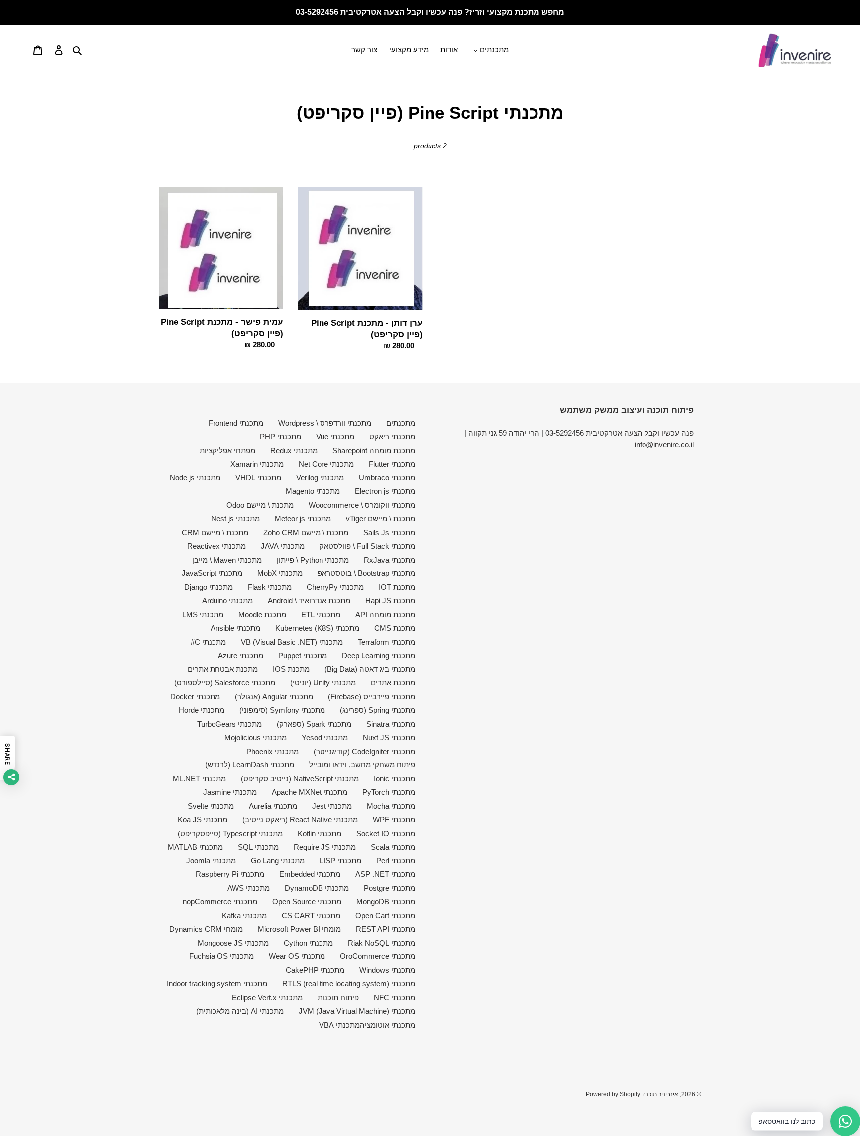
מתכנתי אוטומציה (387, 1025)
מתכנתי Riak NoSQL (381, 943)
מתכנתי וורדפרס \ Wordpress (324, 423)
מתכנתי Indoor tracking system (217, 983)
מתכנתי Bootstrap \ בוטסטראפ (366, 573)
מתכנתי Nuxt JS (389, 737)
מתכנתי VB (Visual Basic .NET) (292, 642)
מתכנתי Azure (240, 655)
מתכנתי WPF (394, 819)
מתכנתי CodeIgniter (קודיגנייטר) (364, 751)
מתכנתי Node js (195, 477)
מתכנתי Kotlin (319, 833)
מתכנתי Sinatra (390, 724)
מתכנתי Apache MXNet (309, 792)
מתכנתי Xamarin (257, 464)
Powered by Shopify (613, 1094)
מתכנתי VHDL (258, 477)
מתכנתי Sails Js (389, 532)
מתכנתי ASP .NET (385, 874)
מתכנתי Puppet (302, 655)
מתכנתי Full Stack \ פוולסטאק (367, 546)
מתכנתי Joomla (211, 860)
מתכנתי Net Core (326, 464)
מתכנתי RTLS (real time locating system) (348, 983)
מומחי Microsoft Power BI (299, 929)
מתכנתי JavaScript (212, 573)
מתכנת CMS (394, 628)
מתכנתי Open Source (306, 901)
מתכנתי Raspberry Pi (230, 874)
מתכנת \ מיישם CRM (215, 532)
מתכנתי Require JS (325, 847)
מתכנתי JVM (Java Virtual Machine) (357, 1011)
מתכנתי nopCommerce (220, 901)
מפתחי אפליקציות (227, 450)
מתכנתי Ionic (394, 778)
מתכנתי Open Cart (385, 915)
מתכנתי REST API (385, 929)
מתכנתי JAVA (283, 546)
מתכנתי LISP (340, 860)
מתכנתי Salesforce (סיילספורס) (224, 682)
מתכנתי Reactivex (216, 546)
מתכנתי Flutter (392, 464)
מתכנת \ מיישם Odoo (260, 505)
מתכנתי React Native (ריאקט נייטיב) (300, 819)
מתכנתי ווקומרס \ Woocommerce (362, 505)
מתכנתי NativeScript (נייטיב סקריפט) (300, 778)
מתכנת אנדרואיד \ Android (309, 600)
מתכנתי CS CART (311, 915)
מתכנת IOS (291, 669)
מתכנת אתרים (393, 682)
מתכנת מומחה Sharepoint (373, 450)
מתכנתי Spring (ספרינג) (377, 710)
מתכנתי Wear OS (297, 956)
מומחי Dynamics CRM (206, 929)
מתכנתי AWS (248, 888)
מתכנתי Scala (393, 847)
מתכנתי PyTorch (388, 792)
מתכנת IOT (397, 587)
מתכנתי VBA (339, 1025)
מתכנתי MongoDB (385, 901)
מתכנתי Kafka (244, 915)
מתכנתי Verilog (320, 477)
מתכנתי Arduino (227, 600)
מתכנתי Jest (332, 806)
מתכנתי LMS (202, 614)
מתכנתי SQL (258, 847)
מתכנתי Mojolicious (255, 737)
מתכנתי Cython (308, 943)
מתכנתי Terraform (386, 642)
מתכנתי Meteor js (303, 518)
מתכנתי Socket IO (385, 833)
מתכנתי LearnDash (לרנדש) (249, 764)
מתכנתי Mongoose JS (233, 943)
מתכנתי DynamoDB (317, 888)
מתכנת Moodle (262, 614)
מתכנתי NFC (394, 997)
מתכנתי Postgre (389, 888)
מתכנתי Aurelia (273, 806)
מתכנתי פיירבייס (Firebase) (371, 696)
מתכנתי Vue (335, 436)
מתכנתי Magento (313, 491)
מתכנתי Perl (395, 860)
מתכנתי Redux (294, 450)
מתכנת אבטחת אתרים (223, 669)
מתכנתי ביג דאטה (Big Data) (369, 669)
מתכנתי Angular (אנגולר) (274, 696)
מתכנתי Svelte (211, 806)
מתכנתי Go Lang (278, 860)
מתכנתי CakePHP (315, 970)
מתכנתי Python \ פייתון (313, 560)
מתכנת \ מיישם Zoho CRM (305, 532)
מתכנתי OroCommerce (377, 956)
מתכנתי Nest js (235, 518)
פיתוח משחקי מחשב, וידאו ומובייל (362, 764)
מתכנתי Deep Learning (378, 655)
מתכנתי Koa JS (202, 819)
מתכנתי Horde (201, 710)
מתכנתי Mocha (391, 806)
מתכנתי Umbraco (387, 477)
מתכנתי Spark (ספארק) (314, 724)
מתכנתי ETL (320, 614)
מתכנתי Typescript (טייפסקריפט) (230, 833)
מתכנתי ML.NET (199, 778)
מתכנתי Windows (387, 970)
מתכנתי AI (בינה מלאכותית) (240, 1011)
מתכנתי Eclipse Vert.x (267, 997)
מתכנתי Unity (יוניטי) (323, 682)
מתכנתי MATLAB (195, 847)
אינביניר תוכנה (660, 1094)
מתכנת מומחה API (385, 614)
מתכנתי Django (208, 587)
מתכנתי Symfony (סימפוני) (282, 710)
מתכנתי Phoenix (272, 751)
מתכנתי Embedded (309, 874)
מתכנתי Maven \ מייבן (227, 560)
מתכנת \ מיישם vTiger (380, 518)
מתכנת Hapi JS (390, 600)
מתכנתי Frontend (236, 423)
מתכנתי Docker (195, 696)
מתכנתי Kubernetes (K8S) (317, 628)
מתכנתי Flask (270, 587)
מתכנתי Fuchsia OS (221, 956)
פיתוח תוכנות (338, 997)
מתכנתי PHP (280, 436)
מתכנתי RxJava (389, 560)
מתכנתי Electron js (385, 491)
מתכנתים (400, 423)
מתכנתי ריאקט (392, 436)
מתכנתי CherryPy (335, 587)
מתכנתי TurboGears (229, 724)
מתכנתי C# (208, 642)
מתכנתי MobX (280, 573)
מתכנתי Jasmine (230, 792)
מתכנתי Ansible (235, 628)
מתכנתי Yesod (325, 737)
